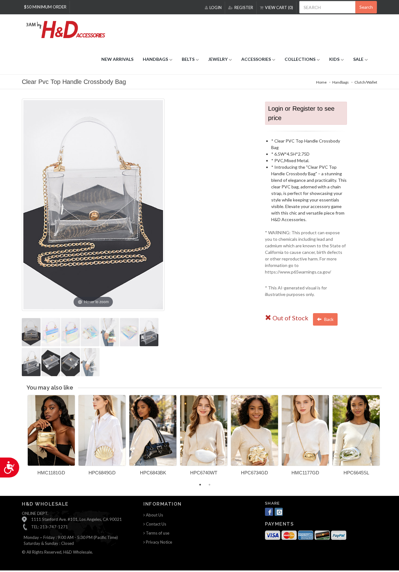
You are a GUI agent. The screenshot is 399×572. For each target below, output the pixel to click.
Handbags (340, 82)
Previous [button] (23, 439)
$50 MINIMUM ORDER (45, 6)
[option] (51, 437)
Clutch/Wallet (365, 82)
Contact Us (155, 523)
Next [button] (386, 439)
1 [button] (200, 485)
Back (328, 319)
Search (366, 7)
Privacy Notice (158, 542)
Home (321, 82)
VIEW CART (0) (279, 7)
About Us (154, 514)
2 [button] (209, 485)
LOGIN (215, 7)
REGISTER (243, 7)
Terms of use (157, 533)
